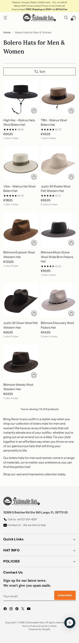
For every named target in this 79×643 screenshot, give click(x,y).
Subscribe (65, 595)
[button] (69, 622)
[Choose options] (34, 110)
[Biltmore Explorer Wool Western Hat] (20, 229)
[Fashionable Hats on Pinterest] (17, 609)
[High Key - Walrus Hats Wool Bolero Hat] (20, 97)
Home (7, 32)
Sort (42, 71)
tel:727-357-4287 (22, 519)
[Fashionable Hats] (39, 17)
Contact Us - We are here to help (27, 525)
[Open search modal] (66, 17)
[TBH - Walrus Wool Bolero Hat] (58, 97)
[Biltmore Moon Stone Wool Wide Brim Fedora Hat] (58, 229)
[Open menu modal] (5, 17)
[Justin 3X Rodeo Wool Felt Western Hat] (58, 163)
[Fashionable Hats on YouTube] (29, 609)
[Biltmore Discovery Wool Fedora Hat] (58, 300)
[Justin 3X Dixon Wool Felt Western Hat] (20, 300)
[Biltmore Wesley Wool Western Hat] (20, 361)
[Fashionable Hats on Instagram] (11, 609)
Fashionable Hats (35, 622)
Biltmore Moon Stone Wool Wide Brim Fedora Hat (57, 256)
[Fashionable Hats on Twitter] (23, 609)
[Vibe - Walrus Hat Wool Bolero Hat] (20, 163)
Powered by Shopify (39, 629)
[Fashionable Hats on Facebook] (5, 609)
